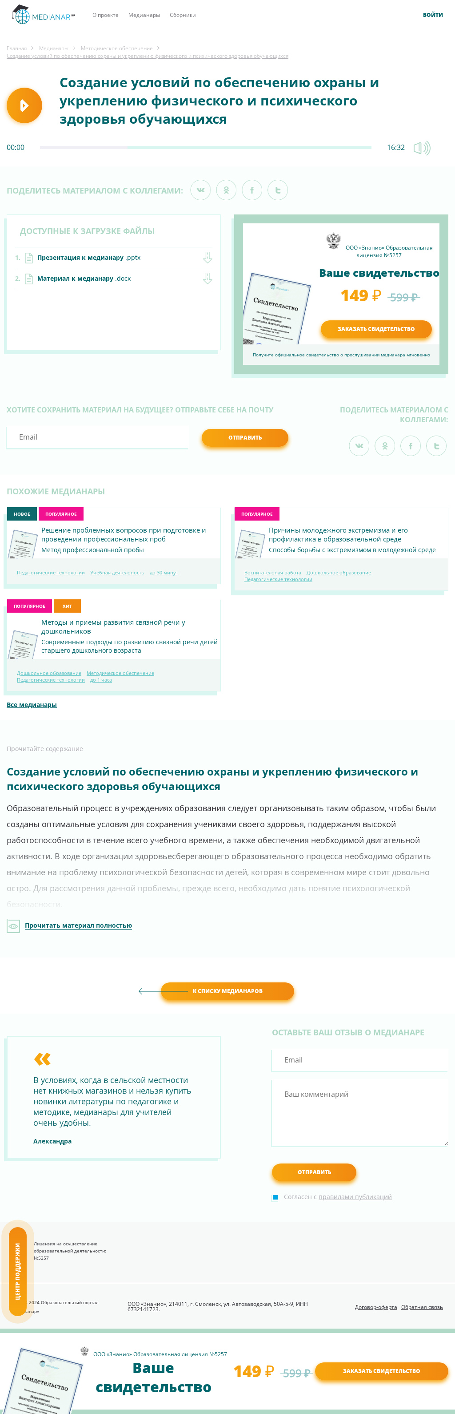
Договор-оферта (376, 1307)
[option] (113, 1096)
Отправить (245, 437)
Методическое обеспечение (117, 48)
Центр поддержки (17, 1271)
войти (433, 15)
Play (24, 105)
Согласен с (338, 1196)
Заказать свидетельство (381, 1371)
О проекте (105, 15)
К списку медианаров (228, 991)
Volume (422, 148)
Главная (17, 48)
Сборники (183, 15)
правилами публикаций (355, 1196)
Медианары (144, 15)
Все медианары (32, 704)
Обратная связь (422, 1307)
